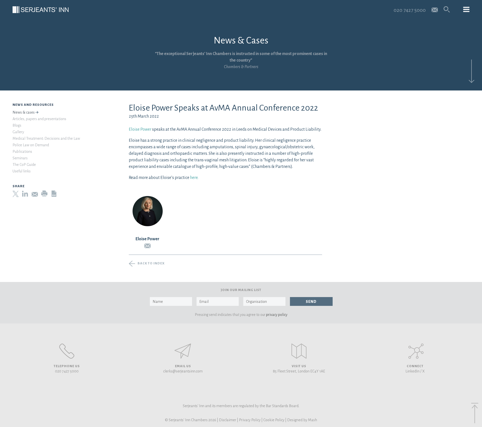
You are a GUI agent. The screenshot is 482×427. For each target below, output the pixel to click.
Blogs (17, 125)
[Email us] (435, 9)
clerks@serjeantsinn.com (183, 371)
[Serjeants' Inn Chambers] (41, 9)
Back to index (151, 263)
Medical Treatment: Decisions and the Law (46, 138)
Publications (22, 152)
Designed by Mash (302, 420)
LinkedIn (412, 371)
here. (194, 177)
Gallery (18, 132)
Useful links (22, 171)
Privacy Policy (250, 420)
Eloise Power (140, 129)
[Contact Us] (299, 351)
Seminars (20, 158)
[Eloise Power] (148, 211)
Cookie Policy (273, 420)
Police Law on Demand (31, 145)
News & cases (24, 112)
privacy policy (276, 315)
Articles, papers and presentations (39, 119)
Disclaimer (227, 420)
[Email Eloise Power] (147, 246)
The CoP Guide (24, 165)
